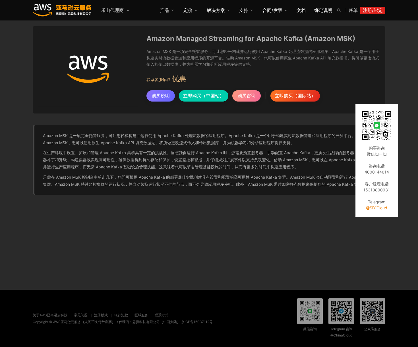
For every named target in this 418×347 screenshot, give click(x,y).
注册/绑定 (373, 10)
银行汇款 (121, 315)
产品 (164, 10)
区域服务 (141, 315)
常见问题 (81, 315)
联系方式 (161, 315)
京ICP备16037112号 (197, 322)
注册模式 (101, 315)
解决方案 (216, 10)
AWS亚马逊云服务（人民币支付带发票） (84, 322)
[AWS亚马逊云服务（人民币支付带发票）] (62, 10)
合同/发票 (272, 10)
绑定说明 (323, 10)
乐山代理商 (112, 10)
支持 (243, 10)
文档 (301, 10)
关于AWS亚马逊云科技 (50, 315)
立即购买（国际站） (295, 95)
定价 (188, 10)
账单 (353, 10)
